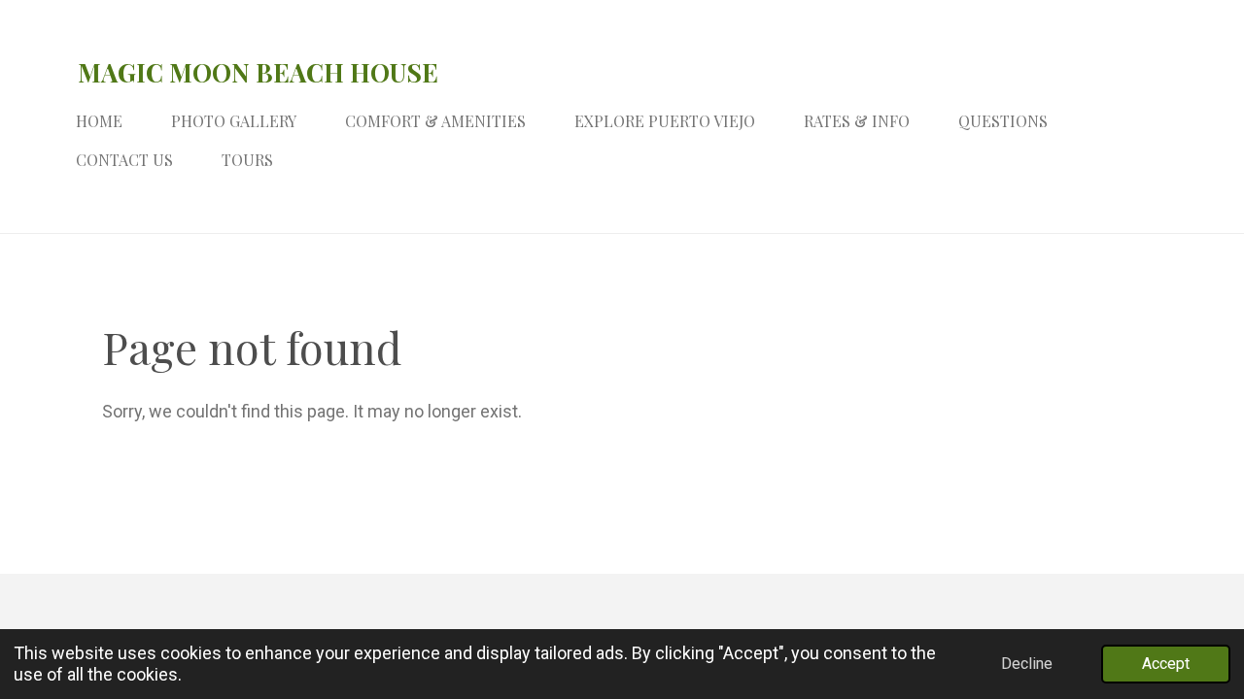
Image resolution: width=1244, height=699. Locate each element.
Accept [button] (1166, 663)
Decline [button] (1027, 663)
